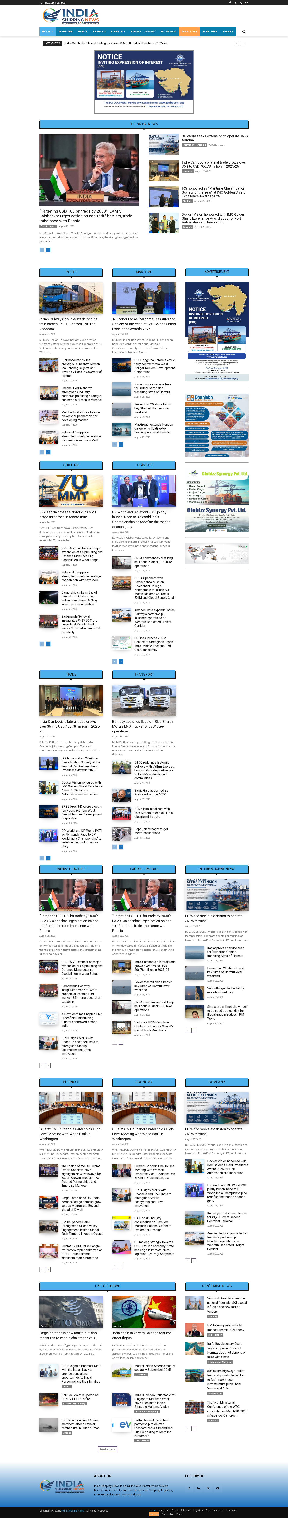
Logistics (144, 465)
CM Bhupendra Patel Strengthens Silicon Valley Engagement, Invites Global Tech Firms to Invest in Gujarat (82, 1228)
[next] (242, 43)
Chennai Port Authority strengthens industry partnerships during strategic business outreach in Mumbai (82, 394)
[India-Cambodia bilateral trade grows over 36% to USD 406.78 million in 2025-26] (164, 170)
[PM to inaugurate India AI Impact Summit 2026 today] (194, 1330)
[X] (241, 3)
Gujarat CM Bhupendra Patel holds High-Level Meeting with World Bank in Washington (70, 1134)
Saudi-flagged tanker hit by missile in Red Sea (225, 990)
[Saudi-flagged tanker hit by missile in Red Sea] (194, 993)
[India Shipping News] (70, 16)
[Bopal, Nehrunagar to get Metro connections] (121, 834)
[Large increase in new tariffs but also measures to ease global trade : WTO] (71, 1312)
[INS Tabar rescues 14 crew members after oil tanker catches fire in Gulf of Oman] (48, 1425)
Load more (106, 1449)
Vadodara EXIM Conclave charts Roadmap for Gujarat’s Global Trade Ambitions (153, 1026)
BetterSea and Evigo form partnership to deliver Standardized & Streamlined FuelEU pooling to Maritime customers (153, 1428)
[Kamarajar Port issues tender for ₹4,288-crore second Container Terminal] (194, 1218)
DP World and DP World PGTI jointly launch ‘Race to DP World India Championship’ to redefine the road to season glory (82, 838)
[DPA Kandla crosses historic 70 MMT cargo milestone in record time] (71, 491)
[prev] (236, 43)
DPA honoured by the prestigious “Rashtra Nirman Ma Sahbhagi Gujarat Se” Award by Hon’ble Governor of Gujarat (82, 368)
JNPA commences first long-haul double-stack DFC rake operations (154, 562)
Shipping (71, 465)
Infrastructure (71, 869)
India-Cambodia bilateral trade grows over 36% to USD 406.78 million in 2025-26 (116, 43)
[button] (244, 31)
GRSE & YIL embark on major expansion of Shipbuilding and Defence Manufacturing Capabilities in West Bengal (82, 554)
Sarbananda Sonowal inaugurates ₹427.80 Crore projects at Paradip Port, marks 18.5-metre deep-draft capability (81, 624)
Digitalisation (142, 1440)
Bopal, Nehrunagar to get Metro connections (151, 831)
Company (187, 227)
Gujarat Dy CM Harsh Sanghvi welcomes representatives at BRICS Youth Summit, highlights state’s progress (82, 1252)
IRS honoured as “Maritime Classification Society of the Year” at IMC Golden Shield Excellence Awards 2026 (213, 192)
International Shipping (194, 144)
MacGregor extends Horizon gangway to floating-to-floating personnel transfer (153, 428)
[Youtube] (246, 3)
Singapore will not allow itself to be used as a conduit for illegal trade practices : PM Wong (227, 1012)
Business (187, 171)
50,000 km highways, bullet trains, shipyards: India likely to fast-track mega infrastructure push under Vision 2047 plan (226, 1379)
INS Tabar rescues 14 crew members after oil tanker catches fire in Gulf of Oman (80, 1424)
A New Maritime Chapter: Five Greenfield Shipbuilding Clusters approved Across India (82, 1020)
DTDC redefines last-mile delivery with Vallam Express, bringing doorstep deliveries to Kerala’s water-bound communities (154, 770)
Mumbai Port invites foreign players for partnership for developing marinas (81, 416)
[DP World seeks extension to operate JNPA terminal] (164, 144)
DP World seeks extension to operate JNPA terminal (215, 138)
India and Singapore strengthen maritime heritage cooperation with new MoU (81, 436)
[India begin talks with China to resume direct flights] (144, 1312)
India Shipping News (72, 1510)
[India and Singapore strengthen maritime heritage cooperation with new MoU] (48, 437)
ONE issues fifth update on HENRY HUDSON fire (80, 1397)
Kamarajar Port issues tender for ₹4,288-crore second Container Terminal (227, 1217)
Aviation (117, 1326)
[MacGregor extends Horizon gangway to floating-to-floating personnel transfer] (121, 429)
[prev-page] (41, 249)
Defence (67, 1386)
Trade (71, 674)
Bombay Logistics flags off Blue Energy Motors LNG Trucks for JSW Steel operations (142, 726)
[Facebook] (230, 3)
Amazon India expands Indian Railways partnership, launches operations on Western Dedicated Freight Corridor (154, 618)
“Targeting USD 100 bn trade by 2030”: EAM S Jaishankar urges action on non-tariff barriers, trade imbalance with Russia (85, 216)
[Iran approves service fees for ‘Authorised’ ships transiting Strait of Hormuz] (121, 389)
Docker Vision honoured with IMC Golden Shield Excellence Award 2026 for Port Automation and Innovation (213, 218)
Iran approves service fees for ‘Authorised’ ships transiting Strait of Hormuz (152, 388)
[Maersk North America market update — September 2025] (121, 1370)
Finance (44, 1326)
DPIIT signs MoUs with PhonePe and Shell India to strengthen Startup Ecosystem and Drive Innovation (80, 1046)
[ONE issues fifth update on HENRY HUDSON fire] (48, 1399)
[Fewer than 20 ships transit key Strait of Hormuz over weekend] (121, 409)
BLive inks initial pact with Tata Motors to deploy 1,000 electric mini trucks (153, 813)
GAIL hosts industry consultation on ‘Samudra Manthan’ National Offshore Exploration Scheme (152, 1224)
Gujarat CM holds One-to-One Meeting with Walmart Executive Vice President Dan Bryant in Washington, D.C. (154, 1172)
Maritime (187, 201)
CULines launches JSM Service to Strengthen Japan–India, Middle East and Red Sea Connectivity (154, 644)
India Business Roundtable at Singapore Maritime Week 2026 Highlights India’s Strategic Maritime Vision (154, 1401)
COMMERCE (141, 1374)
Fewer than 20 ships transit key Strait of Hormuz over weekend (153, 408)
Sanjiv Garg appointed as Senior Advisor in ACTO (151, 792)
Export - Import (48, 226)
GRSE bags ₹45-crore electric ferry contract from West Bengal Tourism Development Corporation (154, 366)
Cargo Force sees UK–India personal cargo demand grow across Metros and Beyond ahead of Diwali (81, 1204)
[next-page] (48, 249)
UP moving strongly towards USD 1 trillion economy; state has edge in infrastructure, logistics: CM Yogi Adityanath (154, 1248)
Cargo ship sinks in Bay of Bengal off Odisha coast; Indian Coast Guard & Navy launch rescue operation (80, 598)
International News (216, 869)
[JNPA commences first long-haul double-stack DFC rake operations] (121, 562)
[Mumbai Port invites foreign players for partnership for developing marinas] (48, 417)
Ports (71, 272)
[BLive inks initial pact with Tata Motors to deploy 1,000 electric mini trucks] (121, 813)
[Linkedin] (235, 3)
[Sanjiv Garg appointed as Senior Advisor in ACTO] (121, 795)
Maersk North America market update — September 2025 (154, 1368)
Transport (144, 674)
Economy (144, 1082)
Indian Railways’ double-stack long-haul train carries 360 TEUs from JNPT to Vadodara (69, 324)
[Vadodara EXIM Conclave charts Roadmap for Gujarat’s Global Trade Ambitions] (121, 1027)
